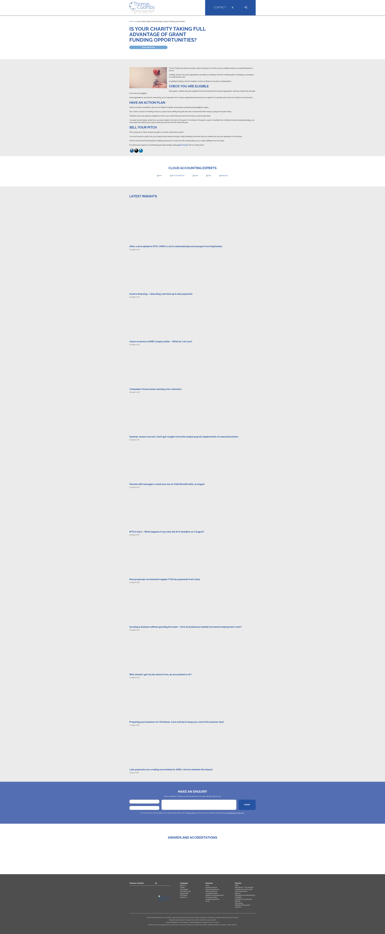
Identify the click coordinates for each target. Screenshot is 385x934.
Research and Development (215, 895)
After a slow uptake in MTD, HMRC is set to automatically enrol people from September (175, 246)
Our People (183, 895)
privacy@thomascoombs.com (234, 813)
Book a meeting (148, 47)
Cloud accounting (211, 897)
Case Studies (184, 889)
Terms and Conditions (193, 917)
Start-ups (238, 893)
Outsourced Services (212, 889)
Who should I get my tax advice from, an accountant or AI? (160, 674)
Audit (207, 885)
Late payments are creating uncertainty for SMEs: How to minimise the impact (171, 769)
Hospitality (238, 897)
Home (131, 21)
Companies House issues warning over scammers (155, 389)
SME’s (237, 885)
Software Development (242, 905)
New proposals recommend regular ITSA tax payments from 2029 (164, 579)
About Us (183, 885)
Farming (237, 901)
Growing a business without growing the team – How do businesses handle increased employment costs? (185, 627)
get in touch (183, 145)
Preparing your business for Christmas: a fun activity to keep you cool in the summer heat (176, 722)
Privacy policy (203, 917)
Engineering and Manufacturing (245, 895)
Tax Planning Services (212, 899)
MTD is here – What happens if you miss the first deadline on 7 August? (166, 531)
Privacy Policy (191, 813)
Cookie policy (212, 917)
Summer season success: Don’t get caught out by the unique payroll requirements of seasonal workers (183, 436)
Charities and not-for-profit (243, 889)
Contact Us (183, 897)
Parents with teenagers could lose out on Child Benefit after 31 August (167, 484)
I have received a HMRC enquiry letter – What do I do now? (160, 341)
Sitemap (218, 917)
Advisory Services (211, 891)
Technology (239, 903)
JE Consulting (234, 917)
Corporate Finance (212, 893)
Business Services (211, 887)
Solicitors (238, 907)
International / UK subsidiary (244, 887)
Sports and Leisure (241, 891)
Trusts (207, 901)
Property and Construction (243, 899)
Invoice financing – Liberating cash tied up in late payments (160, 294)
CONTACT (220, 7)
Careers (182, 887)
